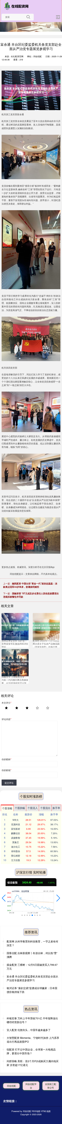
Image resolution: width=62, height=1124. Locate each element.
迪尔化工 (15, 846)
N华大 (16, 819)
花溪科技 (15, 824)
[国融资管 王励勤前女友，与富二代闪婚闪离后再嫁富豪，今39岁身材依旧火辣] (15, 662)
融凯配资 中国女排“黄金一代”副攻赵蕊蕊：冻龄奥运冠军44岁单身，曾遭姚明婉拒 (30, 585)
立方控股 (15, 860)
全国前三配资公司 (50, 1085)
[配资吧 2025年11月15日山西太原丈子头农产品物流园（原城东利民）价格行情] (46, 626)
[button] (4, 898)
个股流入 (33, 808)
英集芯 (15, 842)
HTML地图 (46, 1111)
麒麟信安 (15, 833)
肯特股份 (15, 851)
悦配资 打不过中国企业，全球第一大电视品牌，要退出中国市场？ (31, 1051)
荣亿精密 (15, 855)
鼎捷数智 (15, 837)
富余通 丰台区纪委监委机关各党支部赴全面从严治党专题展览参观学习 (32, 978)
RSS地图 (36, 1111)
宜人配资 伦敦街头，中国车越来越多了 (29, 1030)
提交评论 (9, 782)
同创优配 (11, 1085)
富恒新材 (15, 828)
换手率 (56, 808)
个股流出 (45, 808)
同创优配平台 (31, 1085)
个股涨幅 (7, 808)
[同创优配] (17, 6)
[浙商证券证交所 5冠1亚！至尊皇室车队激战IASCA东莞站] (15, 626)
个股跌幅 (20, 808)
